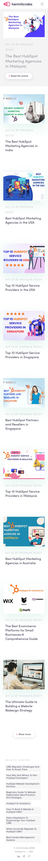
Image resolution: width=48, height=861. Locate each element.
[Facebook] (24, 856)
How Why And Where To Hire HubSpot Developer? (21, 776)
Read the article (19, 76)
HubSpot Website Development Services (22, 785)
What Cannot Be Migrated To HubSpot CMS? (21, 830)
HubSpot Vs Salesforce (18, 803)
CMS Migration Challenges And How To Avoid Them (22, 768)
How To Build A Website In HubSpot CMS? (20, 810)
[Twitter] (29, 856)
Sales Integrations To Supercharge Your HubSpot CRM (20, 820)
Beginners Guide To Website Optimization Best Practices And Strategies (21, 795)
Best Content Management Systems (20, 838)
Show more (25, 734)
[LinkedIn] (18, 856)
